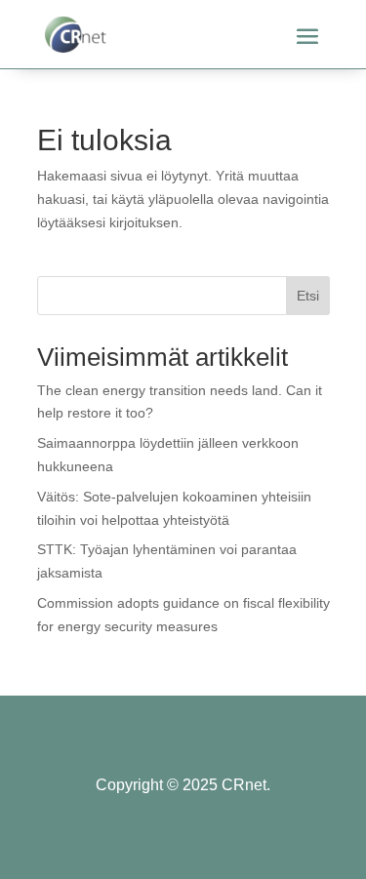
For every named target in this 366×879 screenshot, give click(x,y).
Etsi (308, 295)
